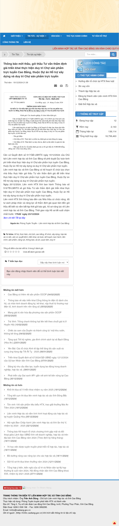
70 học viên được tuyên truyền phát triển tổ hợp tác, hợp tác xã (38, 446)
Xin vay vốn (84, 86)
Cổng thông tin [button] (11, 42)
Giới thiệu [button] (16, 35)
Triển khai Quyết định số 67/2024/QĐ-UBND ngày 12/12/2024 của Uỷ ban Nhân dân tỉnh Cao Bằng (36, 359)
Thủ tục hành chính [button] (76, 35)
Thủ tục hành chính (92, 75)
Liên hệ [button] (27, 42)
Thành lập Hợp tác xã (88, 91)
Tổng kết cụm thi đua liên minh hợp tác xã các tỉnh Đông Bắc (37, 395)
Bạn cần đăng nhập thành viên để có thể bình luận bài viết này (35, 273)
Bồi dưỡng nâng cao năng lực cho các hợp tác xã (31, 455)
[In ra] (61, 85)
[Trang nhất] (4, 36)
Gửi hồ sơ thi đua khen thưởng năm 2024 (27, 461)
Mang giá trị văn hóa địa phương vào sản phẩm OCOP (34, 312)
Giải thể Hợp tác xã (87, 104)
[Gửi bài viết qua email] (56, 85)
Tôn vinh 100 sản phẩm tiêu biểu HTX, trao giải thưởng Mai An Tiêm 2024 (36, 406)
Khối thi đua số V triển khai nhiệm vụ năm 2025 (30, 389)
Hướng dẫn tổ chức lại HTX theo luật (96, 81)
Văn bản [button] (55, 35)
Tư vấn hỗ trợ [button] (99, 35)
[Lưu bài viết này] (67, 85)
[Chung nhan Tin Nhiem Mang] (37, 487)
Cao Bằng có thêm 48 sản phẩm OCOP (27, 294)
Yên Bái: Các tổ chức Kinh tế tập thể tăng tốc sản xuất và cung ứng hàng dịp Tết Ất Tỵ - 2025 (34, 350)
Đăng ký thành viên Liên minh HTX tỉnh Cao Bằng (97, 97)
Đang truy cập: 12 (13, 487)
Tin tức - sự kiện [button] (36, 35)
